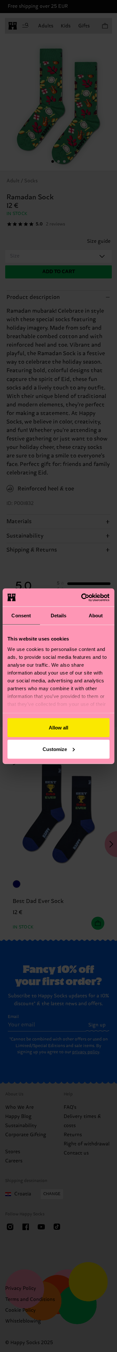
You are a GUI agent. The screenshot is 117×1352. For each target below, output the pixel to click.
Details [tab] (59, 615)
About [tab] (96, 615)
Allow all (58, 727)
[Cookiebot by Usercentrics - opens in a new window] (83, 597)
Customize (55, 749)
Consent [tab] (21, 615)
